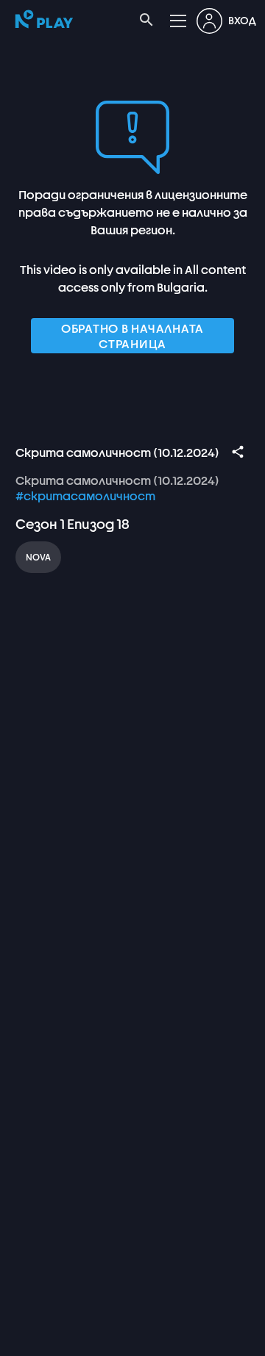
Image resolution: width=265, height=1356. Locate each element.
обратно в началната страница (132, 335)
